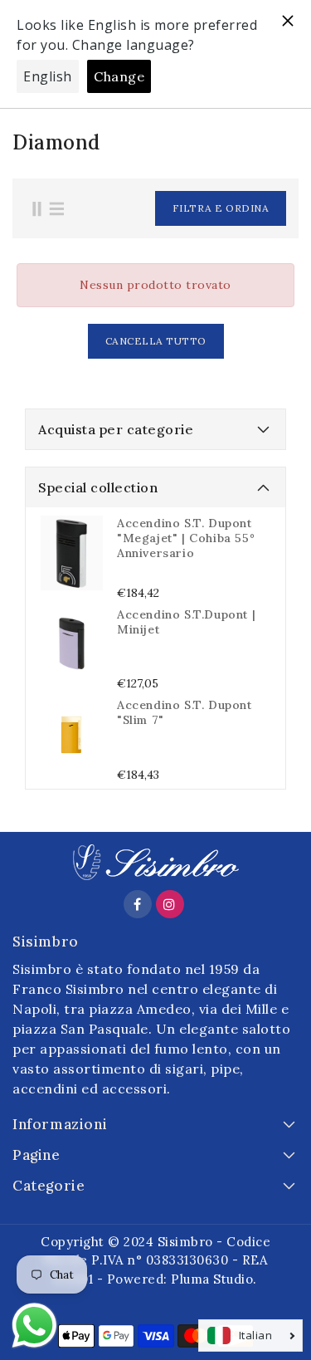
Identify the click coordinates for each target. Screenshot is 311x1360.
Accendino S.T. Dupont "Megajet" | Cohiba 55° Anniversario (186, 538)
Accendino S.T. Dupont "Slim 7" (184, 712)
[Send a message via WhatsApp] (34, 1325)
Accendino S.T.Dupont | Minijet (186, 622)
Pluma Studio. (214, 1279)
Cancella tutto (156, 341)
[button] (191, 208)
